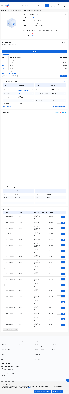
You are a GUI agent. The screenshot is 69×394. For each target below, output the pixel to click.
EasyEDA (54, 342)
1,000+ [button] (3, 68)
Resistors (17, 10)
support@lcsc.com (8, 369)
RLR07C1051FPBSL (10, 234)
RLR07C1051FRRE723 (10, 307)
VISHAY (33, 17)
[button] (2, 5)
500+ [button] (3, 65)
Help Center (38, 359)
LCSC (53, 347)
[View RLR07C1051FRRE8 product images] (12, 23)
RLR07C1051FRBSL (10, 228)
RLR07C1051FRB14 (10, 216)
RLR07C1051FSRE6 (10, 256)
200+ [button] (3, 63)
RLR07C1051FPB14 (10, 222)
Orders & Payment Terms (41, 349)
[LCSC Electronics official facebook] (6, 382)
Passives (12, 10)
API (50, 1)
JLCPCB (54, 344)
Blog (2, 359)
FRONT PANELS (55, 352)
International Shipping (40, 352)
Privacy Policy (4, 354)
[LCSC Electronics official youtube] (17, 382)
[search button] (47, 5)
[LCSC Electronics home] (11, 5)
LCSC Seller (3, 347)
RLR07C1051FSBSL (10, 239)
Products (7, 10)
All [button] (64, 81)
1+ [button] (2, 60)
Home (2, 10)
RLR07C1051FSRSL (10, 268)
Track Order (38, 342)
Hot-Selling (40, 1)
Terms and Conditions (6, 352)
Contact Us (65, 1)
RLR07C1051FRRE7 (10, 296)
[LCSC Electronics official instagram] (2, 382)
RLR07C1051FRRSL (10, 273)
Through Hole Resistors (25, 10)
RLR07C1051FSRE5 (10, 302)
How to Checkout (39, 347)
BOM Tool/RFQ (21, 342)
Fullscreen (56, 112)
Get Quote (63, 75)
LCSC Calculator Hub (23, 347)
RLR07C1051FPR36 (10, 251)
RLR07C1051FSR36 (10, 245)
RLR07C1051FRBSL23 (10, 279)
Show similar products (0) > (59, 106)
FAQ (36, 357)
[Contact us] (67, 380)
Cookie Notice (4, 357)
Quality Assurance (5, 349)
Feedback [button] (37, 354)
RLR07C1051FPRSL (10, 325)
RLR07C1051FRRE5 (10, 290)
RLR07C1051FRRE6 (10, 262)
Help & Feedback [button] (7, 106)
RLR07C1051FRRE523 (10, 319)
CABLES (54, 349)
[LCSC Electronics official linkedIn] (9, 382)
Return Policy (38, 344)
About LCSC (4, 342)
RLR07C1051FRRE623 (10, 285)
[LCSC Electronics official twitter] (13, 382)
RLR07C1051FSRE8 (10, 313)
